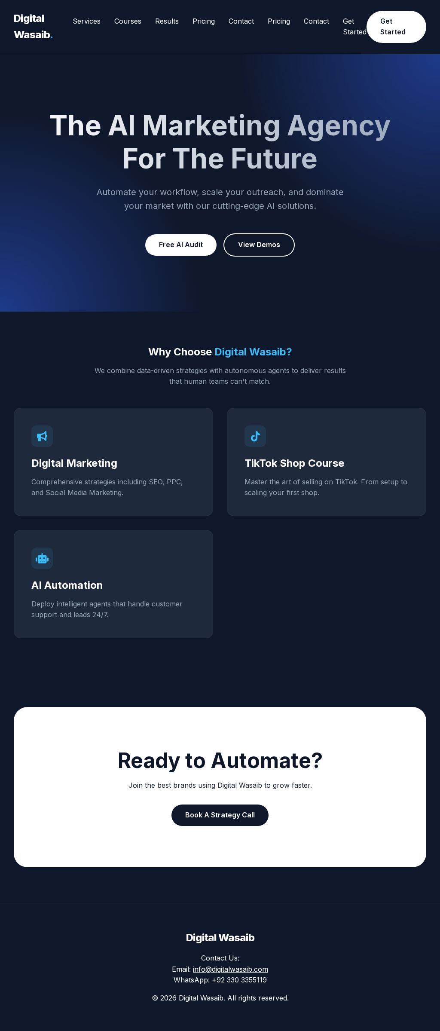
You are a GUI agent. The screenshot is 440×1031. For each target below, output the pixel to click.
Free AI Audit (181, 244)
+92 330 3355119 (239, 980)
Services (87, 21)
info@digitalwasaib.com (230, 969)
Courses (127, 21)
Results (167, 21)
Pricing (203, 21)
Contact (241, 21)
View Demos (259, 244)
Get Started (393, 27)
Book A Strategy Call (220, 815)
